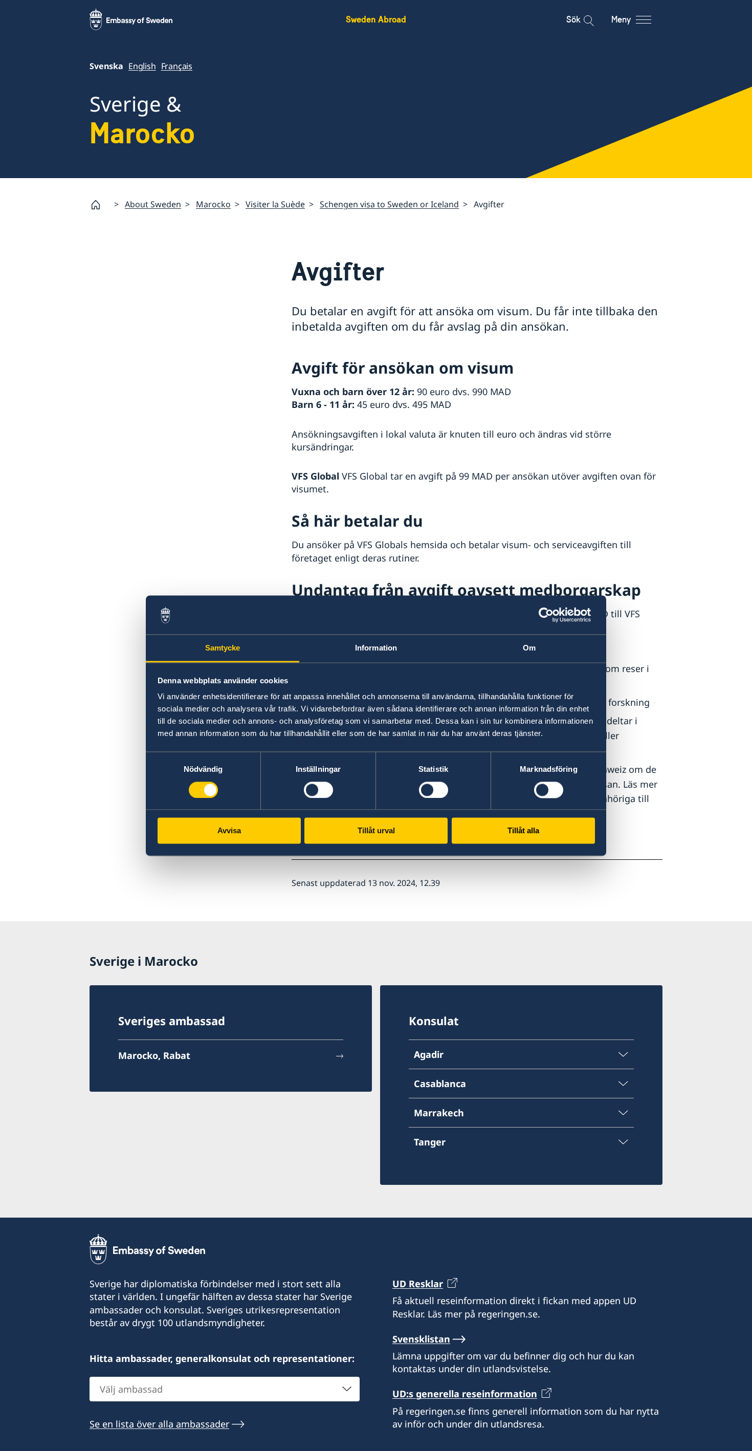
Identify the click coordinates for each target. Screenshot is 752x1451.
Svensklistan (421, 1339)
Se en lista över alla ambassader (159, 1424)
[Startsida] (100, 204)
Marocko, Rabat (154, 1055)
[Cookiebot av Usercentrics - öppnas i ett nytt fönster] (550, 614)
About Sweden (153, 204)
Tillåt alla (523, 831)
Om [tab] (529, 648)
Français (176, 66)
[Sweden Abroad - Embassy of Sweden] (141, 19)
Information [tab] (376, 648)
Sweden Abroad (376, 19)
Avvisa (229, 831)
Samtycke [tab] (222, 648)
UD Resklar (417, 1283)
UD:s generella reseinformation (464, 1394)
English (142, 66)
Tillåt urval (376, 831)
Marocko (213, 204)
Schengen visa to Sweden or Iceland (389, 204)
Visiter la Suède (275, 204)
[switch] (318, 790)
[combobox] (225, 1389)
